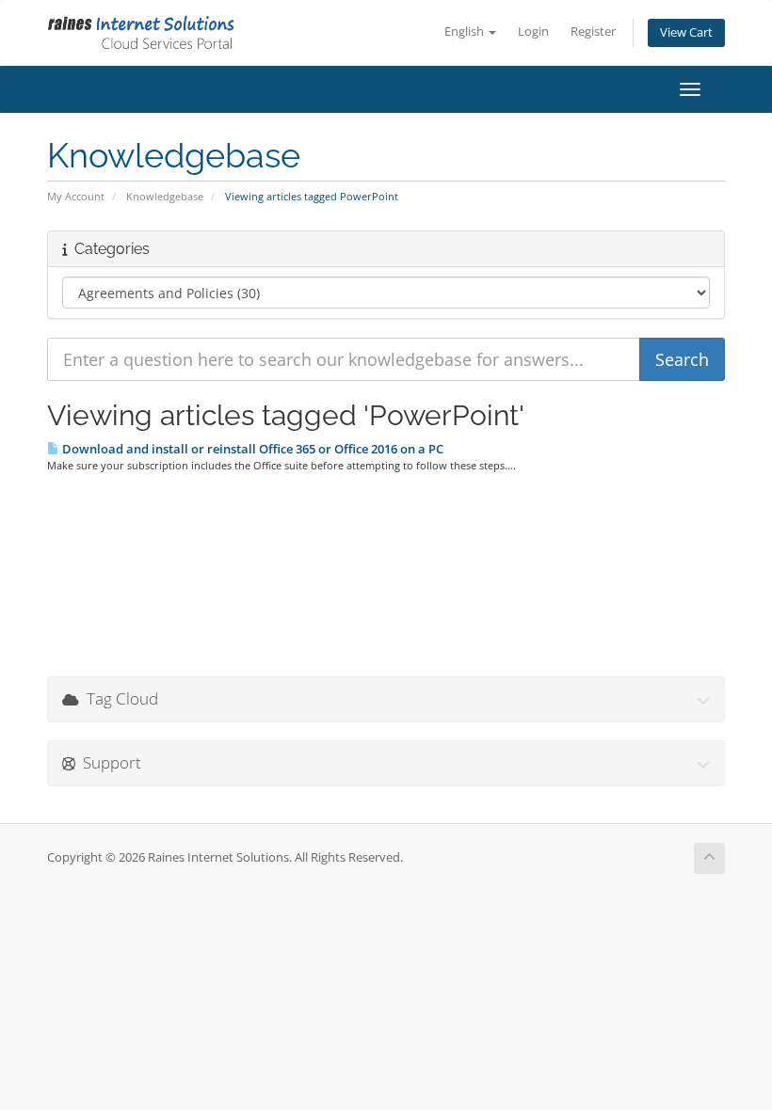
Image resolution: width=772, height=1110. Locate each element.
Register (593, 32)
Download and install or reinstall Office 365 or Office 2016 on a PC (251, 448)
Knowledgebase (164, 196)
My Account (76, 196)
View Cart (686, 32)
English (465, 32)
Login (533, 32)
